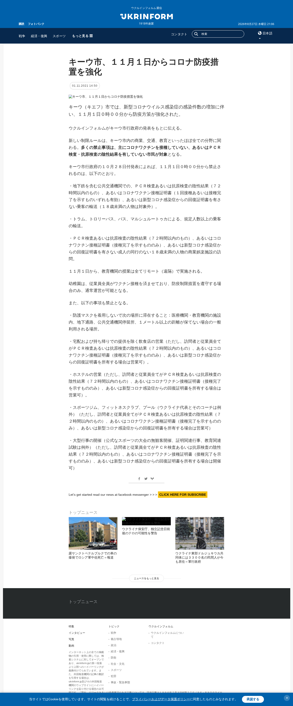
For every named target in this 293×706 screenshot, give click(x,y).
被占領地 (116, 639)
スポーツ (59, 36)
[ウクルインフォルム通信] (146, 16)
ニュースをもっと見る (146, 578)
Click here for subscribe (182, 494)
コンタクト (179, 34)
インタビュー (77, 632)
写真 (71, 639)
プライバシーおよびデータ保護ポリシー (161, 699)
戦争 (22, 36)
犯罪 (113, 676)
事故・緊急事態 (120, 682)
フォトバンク (36, 24)
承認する (253, 699)
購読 (21, 24)
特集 (71, 626)
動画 (71, 645)
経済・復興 (39, 36)
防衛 (113, 657)
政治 (113, 645)
